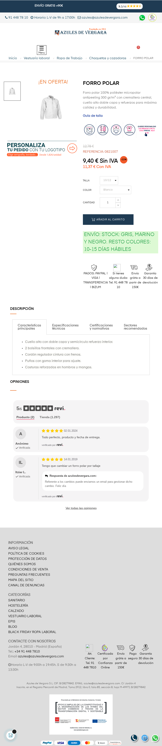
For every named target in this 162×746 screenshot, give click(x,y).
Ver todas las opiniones (81, 508)
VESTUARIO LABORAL (25, 616)
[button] (93, 50)
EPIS (12, 621)
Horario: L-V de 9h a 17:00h (54, 17)
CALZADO (16, 611)
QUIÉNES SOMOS (22, 564)
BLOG (12, 626)
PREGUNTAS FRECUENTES (29, 574)
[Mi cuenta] (116, 50)
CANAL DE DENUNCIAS (26, 585)
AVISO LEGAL (18, 548)
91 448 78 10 (18, 17)
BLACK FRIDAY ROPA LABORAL (32, 632)
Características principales (29, 327)
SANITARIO (16, 600)
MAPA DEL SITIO (20, 580)
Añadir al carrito (110, 219)
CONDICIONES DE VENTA (28, 569)
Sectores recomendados (135, 327)
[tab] (29, 327)
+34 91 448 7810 (27, 651)
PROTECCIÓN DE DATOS (27, 559)
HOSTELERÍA (18, 605)
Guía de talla (93, 115)
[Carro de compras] (136, 50)
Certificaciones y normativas (101, 327)
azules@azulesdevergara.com (104, 17)
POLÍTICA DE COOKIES (26, 553)
